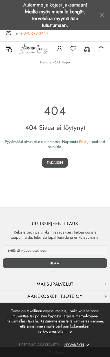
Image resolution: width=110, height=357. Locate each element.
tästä (82, 141)
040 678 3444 (35, 33)
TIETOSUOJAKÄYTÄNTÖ (39, 345)
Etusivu (44, 62)
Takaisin (55, 162)
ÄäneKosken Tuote (33, 49)
